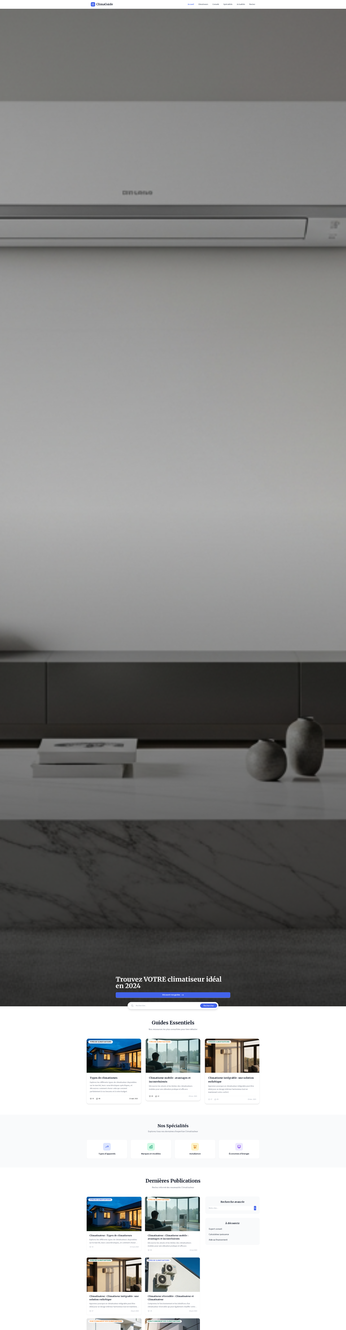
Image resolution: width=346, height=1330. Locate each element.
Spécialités (227, 4)
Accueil (191, 4)
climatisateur (121, 1082)
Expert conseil (215, 1228)
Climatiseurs (203, 4)
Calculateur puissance (219, 1234)
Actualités (241, 4)
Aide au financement (218, 1239)
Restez (252, 4)
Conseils (215, 4)
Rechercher (208, 1005)
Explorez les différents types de (103, 1082)
